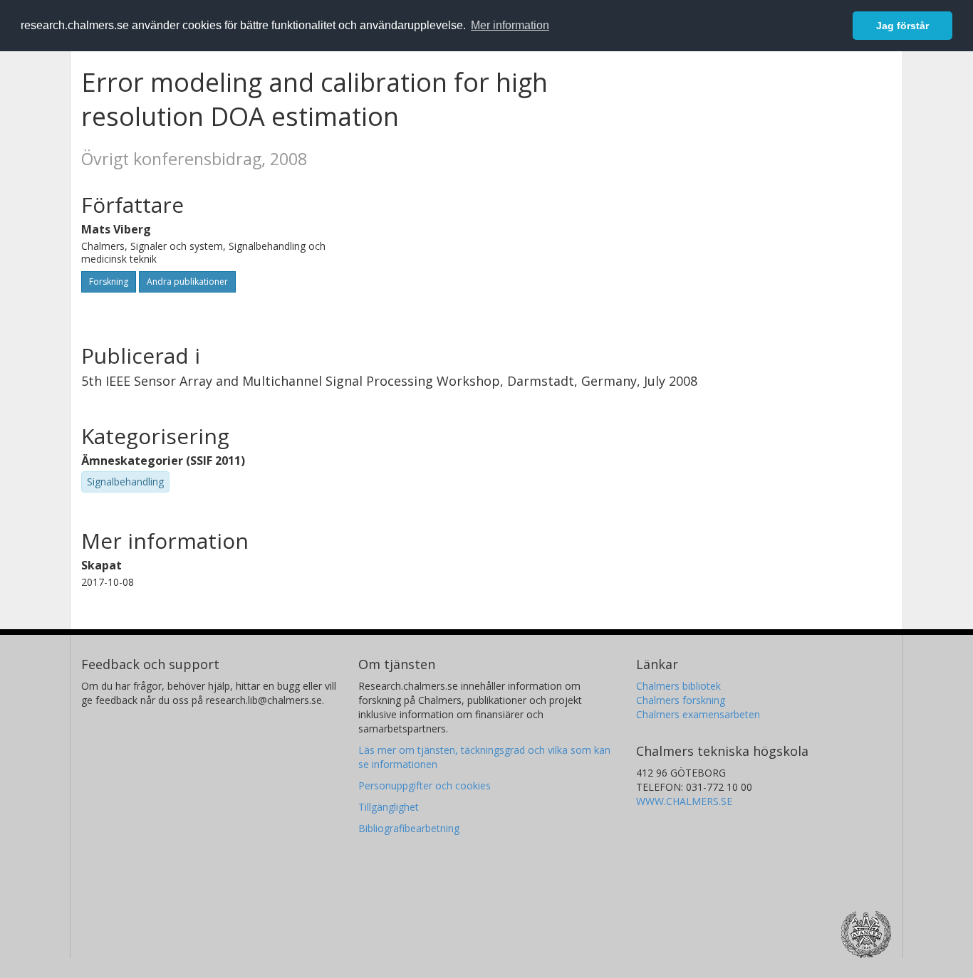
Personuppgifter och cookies (424, 785)
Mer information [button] (510, 25)
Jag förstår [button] (902, 25)
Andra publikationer (187, 281)
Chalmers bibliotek (678, 686)
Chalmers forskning (680, 700)
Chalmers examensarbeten (698, 714)
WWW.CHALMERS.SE (684, 801)
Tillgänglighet (388, 807)
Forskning (108, 281)
